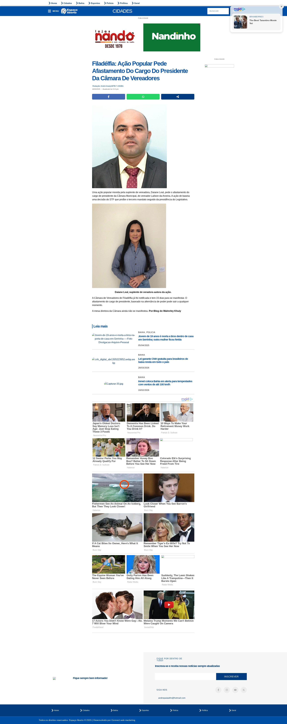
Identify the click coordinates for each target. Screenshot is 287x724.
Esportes (95, 3)
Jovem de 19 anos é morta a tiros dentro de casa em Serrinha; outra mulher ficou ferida (165, 338)
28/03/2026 (143, 368)
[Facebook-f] (218, 690)
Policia (110, 3)
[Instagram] (227, 690)
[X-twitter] (244, 690)
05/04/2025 (143, 345)
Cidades (68, 3)
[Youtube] (235, 690)
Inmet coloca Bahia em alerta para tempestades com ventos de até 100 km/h (165, 383)
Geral (137, 3)
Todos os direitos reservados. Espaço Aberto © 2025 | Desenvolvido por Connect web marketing (87, 720)
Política (124, 3)
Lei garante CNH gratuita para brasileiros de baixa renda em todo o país (163, 360)
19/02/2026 (143, 390)
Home (54, 3)
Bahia (81, 3)
